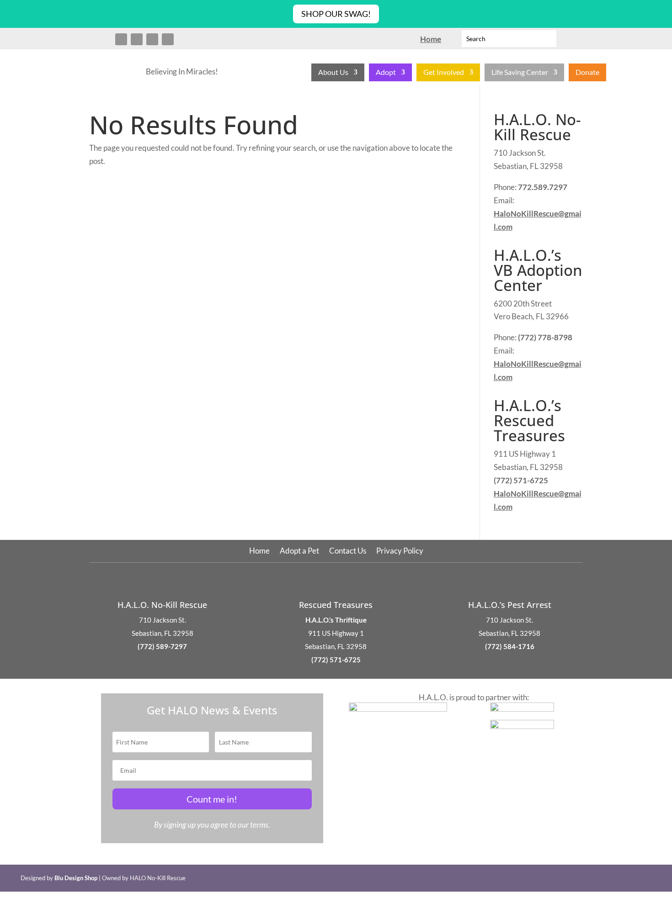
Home (259, 551)
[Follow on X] (137, 39)
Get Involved (443, 72)
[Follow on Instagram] (152, 39)
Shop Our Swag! (336, 14)
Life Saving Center (519, 72)
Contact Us (347, 551)
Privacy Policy (399, 551)
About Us (333, 72)
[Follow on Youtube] (168, 39)
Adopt (386, 72)
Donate (587, 72)
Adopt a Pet (299, 551)
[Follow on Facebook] (121, 39)
